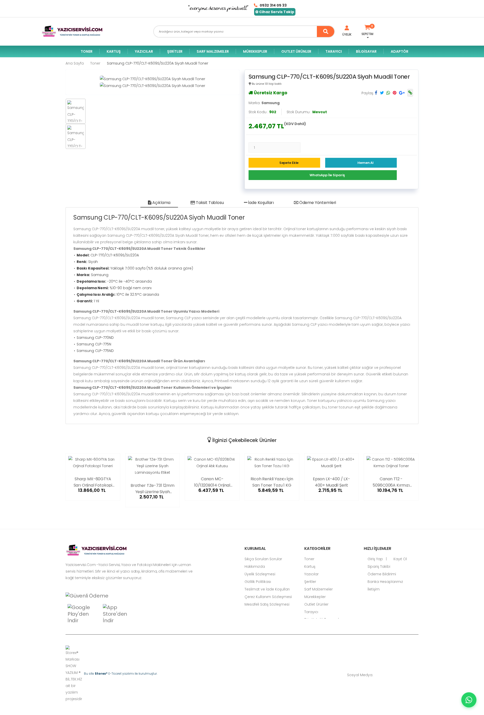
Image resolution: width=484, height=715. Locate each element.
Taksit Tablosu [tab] (209, 202)
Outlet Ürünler (296, 51)
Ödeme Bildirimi (381, 574)
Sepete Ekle (289, 162)
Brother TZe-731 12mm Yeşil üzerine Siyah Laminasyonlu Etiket (152, 488)
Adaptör (399, 51)
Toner (87, 51)
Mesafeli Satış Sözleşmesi (267, 604)
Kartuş (114, 51)
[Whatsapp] (379, 674)
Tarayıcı (333, 51)
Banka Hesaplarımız (385, 581)
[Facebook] (387, 674)
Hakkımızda (255, 566)
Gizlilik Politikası (258, 581)
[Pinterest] (417, 674)
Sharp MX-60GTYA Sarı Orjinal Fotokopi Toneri (93, 481)
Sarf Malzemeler (213, 51)
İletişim (373, 589)
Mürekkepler (255, 51)
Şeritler (175, 51)
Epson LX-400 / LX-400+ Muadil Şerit (331, 481)
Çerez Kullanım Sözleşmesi (268, 596)
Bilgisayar (366, 51)
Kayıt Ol (399, 558)
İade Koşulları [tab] (260, 202)
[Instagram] (402, 674)
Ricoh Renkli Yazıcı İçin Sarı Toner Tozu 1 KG (272, 481)
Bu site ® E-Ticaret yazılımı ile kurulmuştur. (120, 673)
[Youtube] (409, 674)
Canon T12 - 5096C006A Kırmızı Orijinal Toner (391, 481)
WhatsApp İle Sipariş (327, 175)
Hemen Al (365, 162)
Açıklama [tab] (161, 202)
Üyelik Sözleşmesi (260, 574)
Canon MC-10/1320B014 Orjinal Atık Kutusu (212, 481)
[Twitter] (394, 674)
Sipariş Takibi (378, 566)
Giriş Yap (375, 558)
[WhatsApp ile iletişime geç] (468, 699)
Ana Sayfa (75, 63)
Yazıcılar (144, 51)
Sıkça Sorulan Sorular (263, 558)
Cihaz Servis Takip (276, 11)
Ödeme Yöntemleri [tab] (317, 202)
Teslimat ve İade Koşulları (267, 589)
